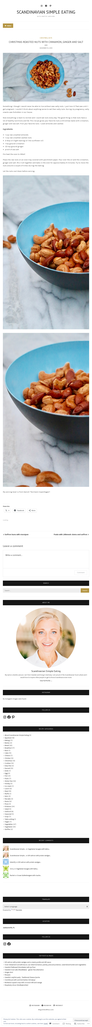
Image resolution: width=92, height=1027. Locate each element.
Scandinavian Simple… (17, 849)
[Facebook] (46, 5)
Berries (7, 743)
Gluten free (8, 781)
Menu (9, 26)
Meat (6, 791)
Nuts (50, 38)
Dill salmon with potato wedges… (39, 855)
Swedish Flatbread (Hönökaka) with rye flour (20, 967)
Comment (81, 572)
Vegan (7, 822)
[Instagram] (41, 5)
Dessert (7, 768)
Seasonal (8, 814)
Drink (6, 771)
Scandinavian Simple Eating (46, 12)
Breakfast (8, 748)
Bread (7, 745)
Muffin (7, 794)
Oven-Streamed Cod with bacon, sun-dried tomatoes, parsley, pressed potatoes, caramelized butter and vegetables (45, 965)
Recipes (7, 975)
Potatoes (8, 806)
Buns (6, 750)
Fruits (7, 778)
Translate (19, 910)
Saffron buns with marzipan (17, 534)
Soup (7, 816)
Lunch (7, 789)
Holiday (7, 783)
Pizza (6, 804)
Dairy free (8, 766)
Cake (6, 753)
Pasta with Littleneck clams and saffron (70, 534)
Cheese (7, 755)
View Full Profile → (46, 681)
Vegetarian (8, 827)
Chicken (7, 758)
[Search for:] (46, 590)
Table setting (9, 819)
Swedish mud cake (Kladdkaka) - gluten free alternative (24, 970)
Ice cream (8, 786)
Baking (7, 740)
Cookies (8, 763)
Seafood (8, 811)
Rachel (12, 875)
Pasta (7, 801)
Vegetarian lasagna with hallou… (39, 849)
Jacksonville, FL (9, 928)
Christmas (44, 38)
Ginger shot (9, 972)
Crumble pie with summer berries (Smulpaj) (20, 980)
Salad (7, 809)
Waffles (7, 829)
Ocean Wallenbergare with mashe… (29, 875)
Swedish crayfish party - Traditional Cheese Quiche (22, 977)
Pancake (8, 799)
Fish (6, 776)
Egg (6, 773)
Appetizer (8, 738)
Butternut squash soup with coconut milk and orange (23, 982)
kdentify (13, 862)
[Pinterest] (50, 5)
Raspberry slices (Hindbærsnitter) (16, 985)
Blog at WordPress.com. (46, 1010)
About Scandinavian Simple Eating (17, 735)
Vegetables (9, 824)
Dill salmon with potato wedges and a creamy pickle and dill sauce (28, 962)
